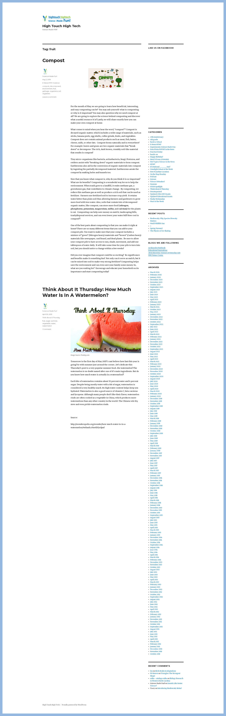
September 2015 (156, 515)
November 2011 (156, 622)
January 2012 (155, 617)
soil (59, 91)
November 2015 (156, 510)
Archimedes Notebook (156, 248)
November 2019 (156, 401)
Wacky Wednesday (157, 199)
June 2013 (154, 575)
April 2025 (154, 300)
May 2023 (154, 312)
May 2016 (153, 495)
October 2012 (155, 594)
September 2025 (156, 287)
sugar (48, 321)
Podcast (153, 177)
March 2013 (154, 582)
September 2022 (156, 324)
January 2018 (155, 451)
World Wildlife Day (157, 223)
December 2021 (156, 342)
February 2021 (155, 364)
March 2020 (154, 391)
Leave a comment (49, 97)
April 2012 (154, 609)
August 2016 (154, 488)
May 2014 (153, 552)
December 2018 (156, 426)
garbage (45, 91)
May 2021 (154, 357)
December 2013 (156, 562)
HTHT (152, 164)
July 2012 (153, 602)
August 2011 (154, 629)
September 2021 (156, 349)
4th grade (154, 140)
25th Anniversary (156, 137)
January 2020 (155, 396)
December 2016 (156, 478)
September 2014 (156, 545)
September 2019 (156, 406)
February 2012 (155, 614)
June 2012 (154, 604)
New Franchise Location (159, 172)
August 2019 (154, 409)
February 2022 (155, 337)
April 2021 (154, 359)
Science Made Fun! (49, 76)
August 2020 (155, 379)
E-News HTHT (47, 83)
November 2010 (156, 652)
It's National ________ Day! (160, 167)
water (53, 323)
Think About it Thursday (51, 318)
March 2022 (154, 334)
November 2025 (156, 282)
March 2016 (154, 500)
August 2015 (154, 518)
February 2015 (155, 533)
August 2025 (155, 290)
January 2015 (155, 535)
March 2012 (154, 612)
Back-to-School (156, 142)
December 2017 (156, 453)
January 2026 (155, 277)
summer (54, 321)
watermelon (47, 326)
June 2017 (153, 463)
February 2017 (155, 473)
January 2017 (155, 476)
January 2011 (155, 647)
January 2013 (155, 587)
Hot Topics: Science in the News (162, 162)
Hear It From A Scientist (159, 159)
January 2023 (155, 314)
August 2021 (155, 352)
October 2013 (155, 567)
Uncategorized (156, 192)
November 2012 (156, 592)
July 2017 (153, 461)
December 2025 (156, 280)
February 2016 (155, 503)
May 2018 (153, 441)
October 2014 (155, 542)
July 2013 (153, 572)
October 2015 (155, 513)
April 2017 (154, 468)
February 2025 (155, 302)
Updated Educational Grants (161, 197)
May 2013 (153, 577)
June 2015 (153, 523)
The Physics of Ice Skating (160, 231)
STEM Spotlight (156, 187)
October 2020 (155, 374)
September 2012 (156, 597)
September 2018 (156, 433)
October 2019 (155, 404)
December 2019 (156, 399)
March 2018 (154, 446)
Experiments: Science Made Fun (162, 147)
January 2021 (155, 366)
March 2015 (154, 530)
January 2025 (155, 305)
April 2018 (154, 443)
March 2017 (154, 471)
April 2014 (154, 555)
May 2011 (153, 637)
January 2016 (155, 505)
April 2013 (154, 580)
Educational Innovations (157, 250)
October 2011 (155, 624)
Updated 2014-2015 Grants (160, 194)
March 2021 (154, 362)
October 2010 (155, 654)
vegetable (46, 323)
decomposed (55, 86)
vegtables (46, 94)
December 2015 (156, 508)
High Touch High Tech (61, 26)
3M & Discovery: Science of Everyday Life (164, 253)
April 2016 (154, 498)
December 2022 (156, 317)
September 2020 (156, 376)
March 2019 (154, 419)
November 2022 (156, 319)
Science (56, 83)
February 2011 (155, 644)
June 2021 (154, 354)
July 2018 (153, 436)
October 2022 (155, 322)
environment (47, 89)
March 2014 (154, 557)
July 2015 (153, 520)
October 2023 (155, 309)
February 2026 (155, 275)
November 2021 (156, 344)
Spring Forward (156, 228)
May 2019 (153, 416)
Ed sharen (154, 673)
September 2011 (156, 627)
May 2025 (154, 297)
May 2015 (153, 525)
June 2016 (153, 493)
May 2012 (153, 607)
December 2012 (156, 590)
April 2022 (154, 332)
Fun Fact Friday (156, 152)
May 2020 (154, 386)
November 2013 (156, 565)
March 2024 (154, 307)
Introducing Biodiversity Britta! (169, 688)
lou (151, 671)
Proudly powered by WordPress (74, 705)
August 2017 (154, 458)
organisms (54, 91)
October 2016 (155, 483)
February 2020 (156, 394)
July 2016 (153, 490)
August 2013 (154, 570)
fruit (54, 89)
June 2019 (153, 414)
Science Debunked (157, 182)
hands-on (154, 154)
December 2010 (156, 649)
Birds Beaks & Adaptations (165, 671)
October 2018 (155, 431)
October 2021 (155, 347)
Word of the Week (157, 202)
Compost (53, 60)
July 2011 (153, 632)
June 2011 (153, 634)
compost (45, 86)
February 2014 (155, 560)
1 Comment (46, 329)
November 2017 (156, 456)
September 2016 (156, 485)
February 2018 (155, 448)
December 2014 (156, 537)
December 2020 (156, 369)
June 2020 (154, 384)
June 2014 (154, 550)
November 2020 (156, 371)
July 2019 (153, 411)
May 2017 (153, 466)
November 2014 (156, 540)
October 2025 (155, 285)
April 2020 (154, 389)
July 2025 (153, 292)
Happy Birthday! (156, 157)
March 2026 (154, 272)
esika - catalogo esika (158, 678)
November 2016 (156, 480)
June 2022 (154, 329)
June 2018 (154, 438)
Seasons (153, 184)
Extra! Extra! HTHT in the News (162, 149)
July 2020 (153, 381)
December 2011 (156, 619)
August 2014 (154, 547)
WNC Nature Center (155, 255)
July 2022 (153, 327)
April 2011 (154, 639)
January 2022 (155, 339)
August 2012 (154, 599)
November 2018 (156, 428)
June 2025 (154, 295)
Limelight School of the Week (161, 169)
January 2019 (155, 423)
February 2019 (155, 421)
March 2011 (154, 642)
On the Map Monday (158, 174)
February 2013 (155, 585)
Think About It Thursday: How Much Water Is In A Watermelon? (86, 292)
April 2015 (154, 528)
